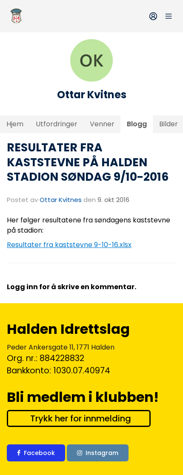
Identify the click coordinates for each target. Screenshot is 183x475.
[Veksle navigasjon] (168, 16)
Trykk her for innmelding (80, 418)
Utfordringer (56, 124)
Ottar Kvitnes (61, 199)
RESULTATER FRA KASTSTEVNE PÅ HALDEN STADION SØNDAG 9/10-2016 (88, 162)
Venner (102, 124)
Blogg (137, 124)
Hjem (14, 124)
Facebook (39, 453)
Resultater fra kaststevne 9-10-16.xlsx (69, 245)
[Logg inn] (153, 16)
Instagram (102, 453)
